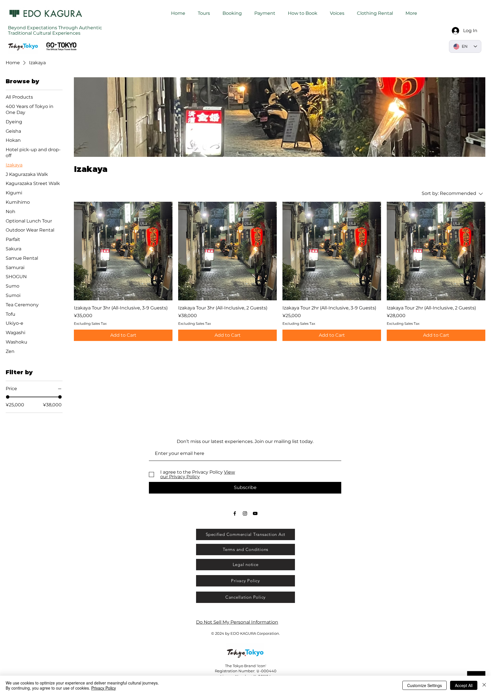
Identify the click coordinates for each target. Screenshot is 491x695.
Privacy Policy (103, 688)
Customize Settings (424, 685)
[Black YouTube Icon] (255, 513)
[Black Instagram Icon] (245, 513)
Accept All (464, 685)
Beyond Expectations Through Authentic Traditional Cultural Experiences (55, 30)
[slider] (7, 397)
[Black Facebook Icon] (235, 513)
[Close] (484, 685)
